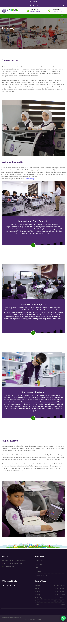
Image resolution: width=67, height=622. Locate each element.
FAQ (26, 619)
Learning (11, 33)
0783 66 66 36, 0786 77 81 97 (13, 563)
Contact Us (39, 571)
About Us (39, 560)
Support (39, 619)
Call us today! (35, 9)
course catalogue (30, 179)
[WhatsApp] (63, 618)
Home (4, 33)
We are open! (57, 9)
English (35, 1)
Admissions (39, 568)
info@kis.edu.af (9, 566)
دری (31, 1)
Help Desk (32, 619)
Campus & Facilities (42, 575)
